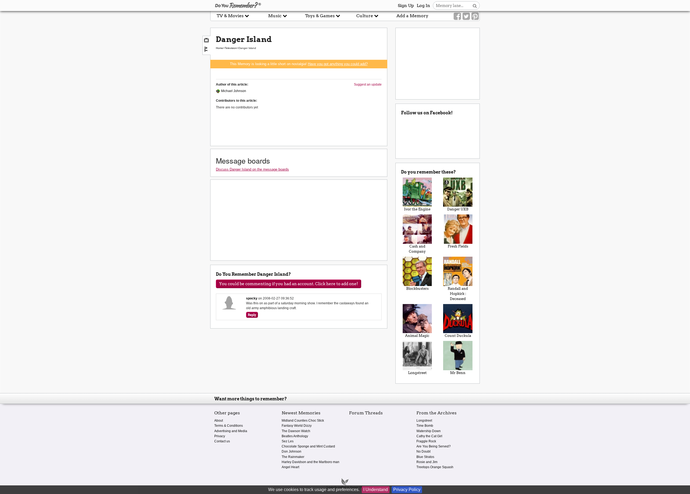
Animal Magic (417, 336)
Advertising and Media (230, 431)
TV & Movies (231, 15)
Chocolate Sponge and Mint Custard (308, 446)
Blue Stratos (425, 457)
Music (275, 15)
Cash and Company (417, 248)
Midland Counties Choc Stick (303, 420)
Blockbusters (417, 289)
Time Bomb (424, 426)
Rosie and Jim (426, 462)
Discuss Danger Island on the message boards (252, 169)
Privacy (219, 436)
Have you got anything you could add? (338, 64)
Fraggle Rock (426, 441)
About (218, 420)
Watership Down (428, 431)
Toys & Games (320, 15)
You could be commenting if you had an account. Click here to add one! (288, 283)
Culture (365, 15)
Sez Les (288, 441)
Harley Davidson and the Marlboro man (310, 462)
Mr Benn (457, 373)
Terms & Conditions (228, 426)
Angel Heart (290, 467)
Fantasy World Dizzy (297, 426)
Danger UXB (457, 209)
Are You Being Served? (433, 446)
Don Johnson (291, 451)
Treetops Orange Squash (434, 467)
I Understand (375, 489)
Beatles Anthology (295, 436)
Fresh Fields (458, 246)
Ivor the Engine (417, 209)
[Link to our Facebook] (457, 16)
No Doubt (423, 451)
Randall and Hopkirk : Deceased (458, 294)
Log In (423, 5)
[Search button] (475, 5)
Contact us (222, 441)
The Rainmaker (293, 457)
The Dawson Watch (296, 431)
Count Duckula (458, 336)
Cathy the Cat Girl (429, 436)
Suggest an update (368, 84)
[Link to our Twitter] (466, 16)
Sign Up (406, 5)
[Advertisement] (105, 122)
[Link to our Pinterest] (475, 16)
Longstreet (417, 373)
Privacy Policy (406, 489)
